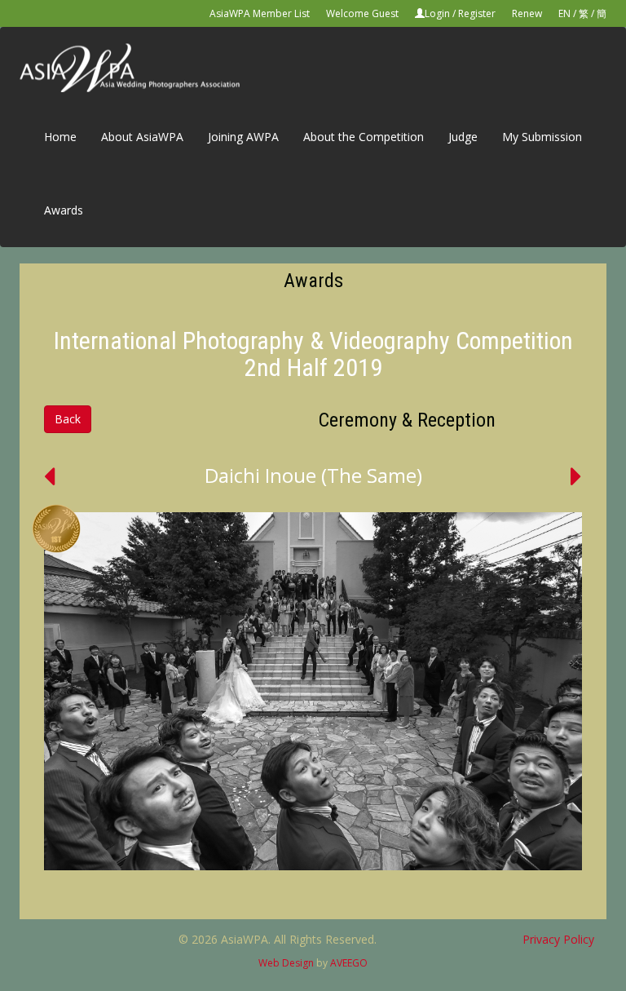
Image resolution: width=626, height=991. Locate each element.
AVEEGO (349, 963)
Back (68, 419)
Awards (63, 210)
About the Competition (363, 136)
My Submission (542, 136)
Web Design (286, 963)
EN (564, 13)
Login (437, 13)
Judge (463, 136)
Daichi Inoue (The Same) (313, 475)
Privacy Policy (558, 939)
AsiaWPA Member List (259, 13)
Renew (527, 13)
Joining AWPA (243, 136)
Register (477, 13)
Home (60, 136)
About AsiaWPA (142, 136)
